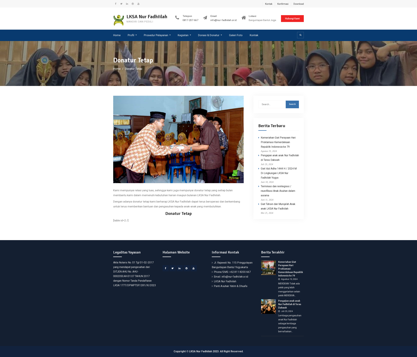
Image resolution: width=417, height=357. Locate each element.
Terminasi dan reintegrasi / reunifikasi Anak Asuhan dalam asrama (278, 191)
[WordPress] (187, 268)
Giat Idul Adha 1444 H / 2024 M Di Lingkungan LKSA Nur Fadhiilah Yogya (279, 173)
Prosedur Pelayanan (156, 35)
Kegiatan (183, 35)
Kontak (268, 4)
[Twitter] (173, 268)
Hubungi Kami (292, 18)
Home (117, 35)
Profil (131, 35)
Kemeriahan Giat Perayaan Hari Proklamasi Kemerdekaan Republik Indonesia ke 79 (278, 142)
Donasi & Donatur (208, 35)
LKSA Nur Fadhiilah (147, 17)
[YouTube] (194, 268)
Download (299, 4)
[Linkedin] (180, 268)
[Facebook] (166, 268)
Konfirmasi (282, 4)
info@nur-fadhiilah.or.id (223, 20)
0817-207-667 (190, 20)
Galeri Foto (236, 35)
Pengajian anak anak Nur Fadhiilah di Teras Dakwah (289, 304)
